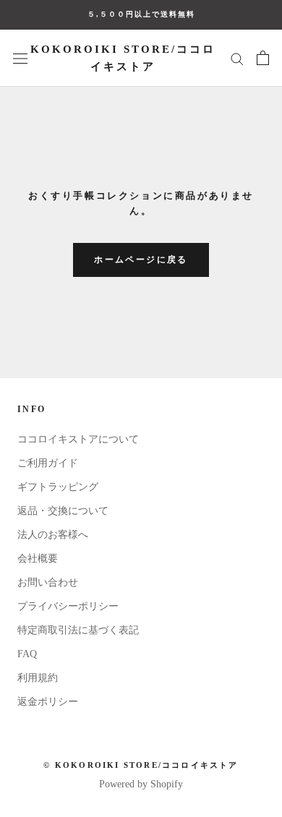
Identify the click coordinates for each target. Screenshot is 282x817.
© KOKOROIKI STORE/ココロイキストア (140, 765)
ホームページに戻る (141, 259)
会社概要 (37, 558)
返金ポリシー (47, 701)
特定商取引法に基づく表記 (78, 630)
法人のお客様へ (52, 534)
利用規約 (37, 677)
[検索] (237, 58)
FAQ (27, 654)
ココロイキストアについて (78, 439)
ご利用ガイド (47, 463)
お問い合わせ (47, 582)
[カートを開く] (263, 58)
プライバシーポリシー (68, 606)
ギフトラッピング (57, 487)
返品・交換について (62, 510)
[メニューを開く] (20, 58)
